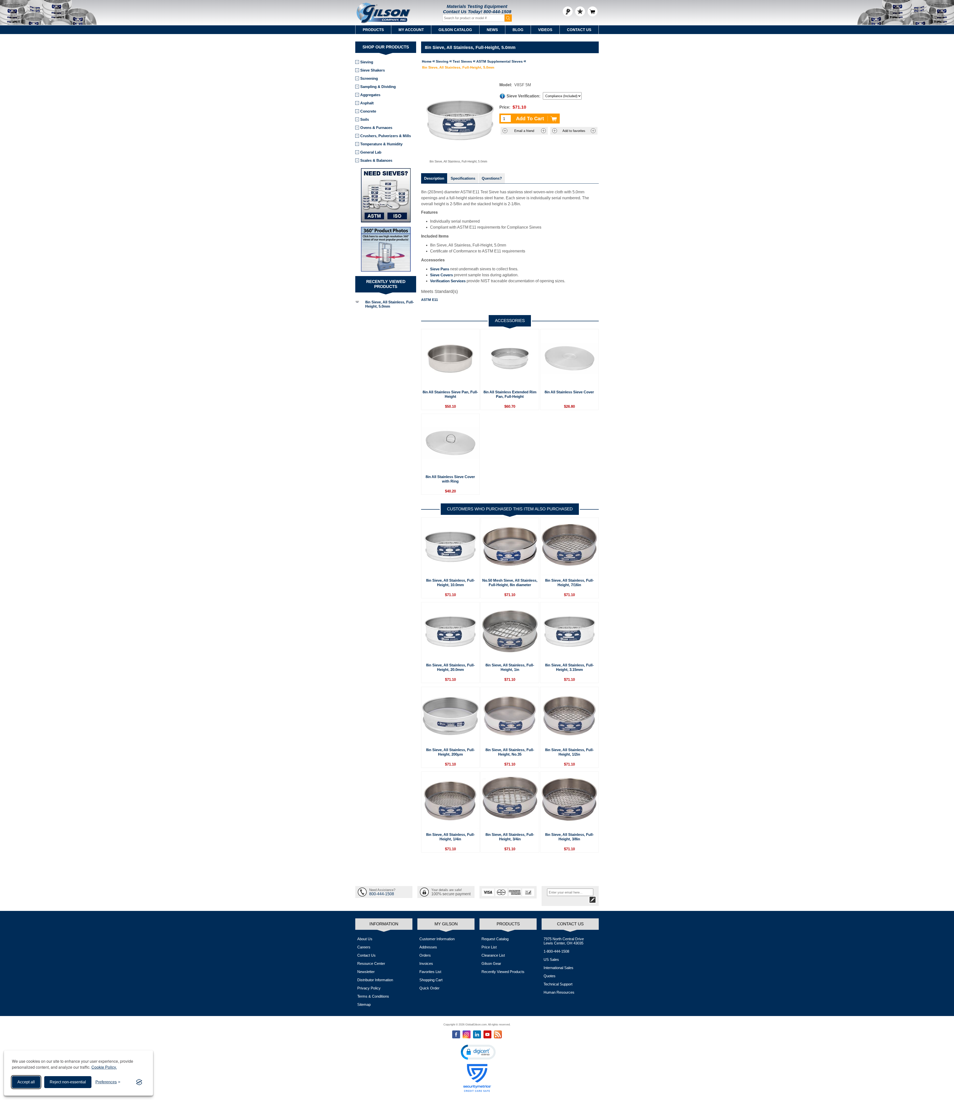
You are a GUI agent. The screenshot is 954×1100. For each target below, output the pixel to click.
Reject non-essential (68, 1082)
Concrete (368, 111)
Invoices (426, 963)
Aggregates (370, 95)
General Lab (370, 152)
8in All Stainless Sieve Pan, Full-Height (450, 394)
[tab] (434, 178)
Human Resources (559, 992)
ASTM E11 (429, 300)
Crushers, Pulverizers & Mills (385, 136)
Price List (489, 947)
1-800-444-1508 (556, 951)
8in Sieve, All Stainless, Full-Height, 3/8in (569, 836)
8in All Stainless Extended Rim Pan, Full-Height (509, 394)
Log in (568, 11)
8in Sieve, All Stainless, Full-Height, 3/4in (509, 836)
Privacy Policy (369, 988)
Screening (369, 78)
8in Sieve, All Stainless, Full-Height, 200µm (450, 752)
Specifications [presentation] (463, 178)
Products (373, 30)
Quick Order (429, 988)
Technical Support (558, 984)
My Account (411, 30)
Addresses (428, 947)
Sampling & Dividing (378, 86)
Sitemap (364, 1004)
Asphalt (367, 103)
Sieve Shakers (372, 70)
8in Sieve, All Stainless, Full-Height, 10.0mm (450, 582)
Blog (518, 30)
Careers (363, 947)
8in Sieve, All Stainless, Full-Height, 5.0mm (389, 304)
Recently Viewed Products (502, 972)
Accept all (26, 1082)
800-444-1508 (497, 11)
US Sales (551, 959)
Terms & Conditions (373, 996)
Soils (364, 119)
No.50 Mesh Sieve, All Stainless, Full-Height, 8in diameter (509, 582)
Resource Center (371, 963)
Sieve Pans (439, 269)
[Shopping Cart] (592, 11)
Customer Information (437, 939)
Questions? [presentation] (492, 178)
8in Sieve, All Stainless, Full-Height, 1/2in (569, 752)
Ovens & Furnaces (376, 127)
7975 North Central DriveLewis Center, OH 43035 (564, 941)
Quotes (550, 976)
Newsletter (366, 972)
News (492, 30)
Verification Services (448, 281)
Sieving (366, 62)
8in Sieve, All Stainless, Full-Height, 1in (509, 667)
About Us (364, 939)
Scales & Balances (376, 160)
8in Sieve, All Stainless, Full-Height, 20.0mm (450, 667)
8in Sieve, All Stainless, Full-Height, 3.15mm (569, 667)
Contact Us (579, 30)
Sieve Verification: (523, 96)
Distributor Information (375, 980)
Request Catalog (495, 939)
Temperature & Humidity (381, 144)
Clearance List (493, 955)
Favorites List (430, 972)
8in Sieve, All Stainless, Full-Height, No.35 (509, 752)
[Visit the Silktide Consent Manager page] (139, 1082)
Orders (425, 955)
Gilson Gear (491, 963)
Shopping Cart (430, 980)
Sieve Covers (441, 275)
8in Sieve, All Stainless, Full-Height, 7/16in (569, 582)
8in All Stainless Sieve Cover (569, 392)
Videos (545, 30)
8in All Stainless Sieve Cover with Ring (450, 479)
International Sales (558, 968)
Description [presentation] (434, 178)
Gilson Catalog (455, 30)
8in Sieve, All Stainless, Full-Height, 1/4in (450, 836)
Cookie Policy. (104, 1067)
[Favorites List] (580, 11)
